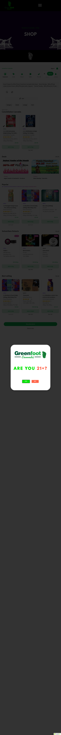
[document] (30, 367)
